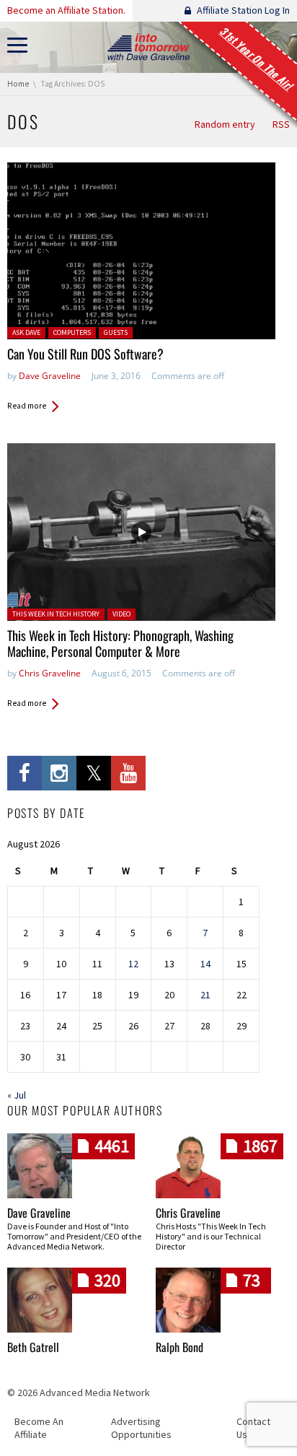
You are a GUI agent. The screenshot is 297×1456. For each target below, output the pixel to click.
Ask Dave (26, 332)
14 (205, 963)
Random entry (225, 124)
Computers (72, 332)
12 (133, 963)
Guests (116, 332)
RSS (281, 124)
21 (205, 994)
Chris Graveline (50, 673)
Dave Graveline (50, 376)
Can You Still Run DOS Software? (85, 353)
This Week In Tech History (55, 614)
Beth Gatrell (33, 1347)
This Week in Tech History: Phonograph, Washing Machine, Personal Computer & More (120, 643)
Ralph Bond (179, 1347)
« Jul (16, 1095)
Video (121, 614)
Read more (26, 406)
